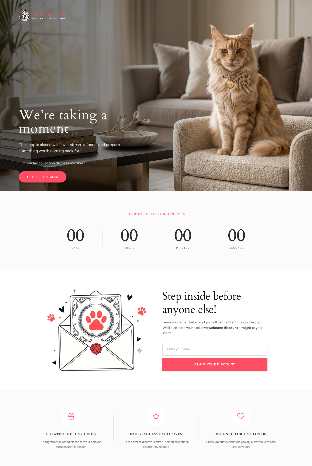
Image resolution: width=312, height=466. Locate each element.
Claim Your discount (214, 364)
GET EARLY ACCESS (42, 176)
